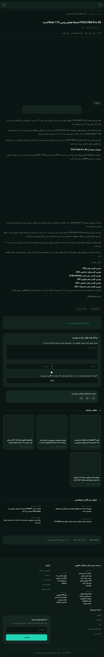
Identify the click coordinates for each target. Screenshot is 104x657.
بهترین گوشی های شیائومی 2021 (88, 283)
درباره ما (47, 575)
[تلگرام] (81, 398)
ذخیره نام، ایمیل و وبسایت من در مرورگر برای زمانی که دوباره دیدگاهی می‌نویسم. (69, 375)
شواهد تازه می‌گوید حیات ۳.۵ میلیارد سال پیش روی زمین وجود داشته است (86, 478)
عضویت (26, 637)
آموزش (98, 620)
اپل (100, 624)
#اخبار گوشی (95, 309)
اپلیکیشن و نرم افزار (94, 629)
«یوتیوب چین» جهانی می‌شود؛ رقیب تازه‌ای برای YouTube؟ (72, 521)
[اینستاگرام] (87, 398)
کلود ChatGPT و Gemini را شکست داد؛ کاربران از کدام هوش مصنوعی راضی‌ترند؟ (86, 443)
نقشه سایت (46, 584)
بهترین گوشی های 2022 (92, 268)
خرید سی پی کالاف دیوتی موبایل (58, 540)
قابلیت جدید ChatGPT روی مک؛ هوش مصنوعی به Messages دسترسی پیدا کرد (24, 510)
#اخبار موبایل (81, 309)
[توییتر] (93, 398)
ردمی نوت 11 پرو (87, 124)
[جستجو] (3, 5)
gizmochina (92, 296)
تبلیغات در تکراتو (44, 571)
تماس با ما (46, 580)
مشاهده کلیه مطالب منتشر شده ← (78, 323)
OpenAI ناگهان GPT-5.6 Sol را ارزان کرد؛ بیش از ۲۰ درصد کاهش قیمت (19, 441)
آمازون (99, 615)
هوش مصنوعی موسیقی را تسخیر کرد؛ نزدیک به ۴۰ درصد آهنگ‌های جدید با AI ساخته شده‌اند (52, 443)
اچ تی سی (97, 633)
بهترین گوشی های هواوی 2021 (89, 279)
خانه (99, 14)
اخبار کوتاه (92, 14)
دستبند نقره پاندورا (79, 540)
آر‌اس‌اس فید (46, 589)
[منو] (100, 5)
